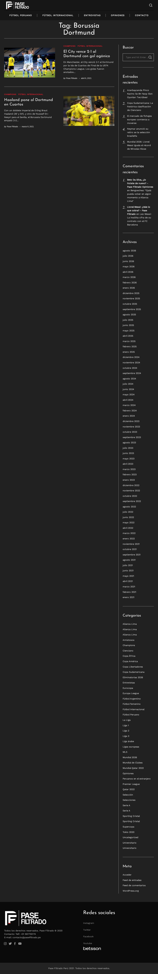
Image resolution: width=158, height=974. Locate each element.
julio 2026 (128, 256)
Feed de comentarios (134, 885)
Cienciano (128, 650)
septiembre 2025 (132, 309)
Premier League (131, 784)
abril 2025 (128, 336)
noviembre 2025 (131, 298)
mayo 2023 (128, 458)
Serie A (126, 805)
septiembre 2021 (132, 554)
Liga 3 (126, 736)
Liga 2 (126, 730)
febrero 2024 (130, 410)
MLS (125, 752)
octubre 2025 (130, 304)
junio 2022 (128, 517)
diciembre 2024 (131, 357)
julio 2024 (128, 384)
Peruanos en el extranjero (137, 778)
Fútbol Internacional (57, 15)
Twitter (87, 930)
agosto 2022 (129, 506)
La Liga (127, 720)
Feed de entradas (132, 880)
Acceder (127, 874)
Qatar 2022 (129, 789)
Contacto (142, 15)
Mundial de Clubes (133, 762)
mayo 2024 (129, 394)
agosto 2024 (129, 378)
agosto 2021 (129, 560)
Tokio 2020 (128, 832)
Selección (128, 794)
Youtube (87, 943)
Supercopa (128, 826)
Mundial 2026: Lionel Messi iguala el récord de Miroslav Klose (139, 145)
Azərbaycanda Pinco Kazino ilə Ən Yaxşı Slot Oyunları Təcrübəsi (139, 94)
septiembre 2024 (132, 373)
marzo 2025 (129, 341)
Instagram (88, 923)
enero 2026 (129, 288)
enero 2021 (128, 597)
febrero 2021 (129, 592)
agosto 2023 (129, 442)
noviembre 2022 (131, 490)
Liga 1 (126, 725)
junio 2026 (128, 261)
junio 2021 (128, 570)
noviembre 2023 (131, 426)
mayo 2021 (128, 576)
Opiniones (118, 15)
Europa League (131, 693)
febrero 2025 (130, 346)
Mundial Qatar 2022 (133, 768)
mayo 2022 (128, 522)
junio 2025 (128, 325)
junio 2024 (128, 389)
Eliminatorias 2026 (133, 677)
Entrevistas (92, 15)
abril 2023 (128, 464)
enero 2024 (129, 416)
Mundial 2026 (130, 757)
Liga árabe (128, 741)
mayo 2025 (128, 330)
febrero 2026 (130, 282)
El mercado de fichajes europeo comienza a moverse (139, 119)
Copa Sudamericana (133, 672)
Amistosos (128, 640)
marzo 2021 (129, 586)
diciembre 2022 (131, 485)
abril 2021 (128, 581)
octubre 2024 (130, 368)
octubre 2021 (130, 549)
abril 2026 (128, 272)
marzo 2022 (129, 533)
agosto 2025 (129, 314)
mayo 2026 (129, 266)
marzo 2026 (129, 277)
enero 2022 (129, 538)
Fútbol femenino (132, 704)
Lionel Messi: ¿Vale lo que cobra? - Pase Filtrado (138, 210)
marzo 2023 (129, 469)
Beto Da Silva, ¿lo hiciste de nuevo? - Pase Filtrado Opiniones (140, 183)
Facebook (88, 936)
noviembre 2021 (131, 544)
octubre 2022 (130, 496)
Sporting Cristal (131, 816)
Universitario (129, 843)
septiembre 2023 (132, 437)
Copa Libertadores (133, 666)
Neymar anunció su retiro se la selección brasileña (138, 132)
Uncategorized (130, 837)
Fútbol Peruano (20, 15)
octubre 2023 (130, 432)
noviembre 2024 (131, 362)
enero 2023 (129, 480)
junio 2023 (128, 453)
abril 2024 (128, 400)
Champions (69, 46)
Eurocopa (128, 688)
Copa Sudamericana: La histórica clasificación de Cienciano (140, 106)
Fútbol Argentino (132, 698)
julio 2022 (128, 512)
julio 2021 (128, 565)
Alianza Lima (130, 624)
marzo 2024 (129, 405)
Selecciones (129, 800)
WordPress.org (131, 891)
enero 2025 (129, 352)
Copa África (129, 656)
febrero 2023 (130, 474)
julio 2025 (128, 320)
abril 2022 (128, 528)
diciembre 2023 (131, 421)
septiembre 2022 (132, 501)
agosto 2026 (129, 250)
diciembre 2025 (131, 293)
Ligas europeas (131, 746)
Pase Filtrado (71, 78)
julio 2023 (128, 448)
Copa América (130, 661)
